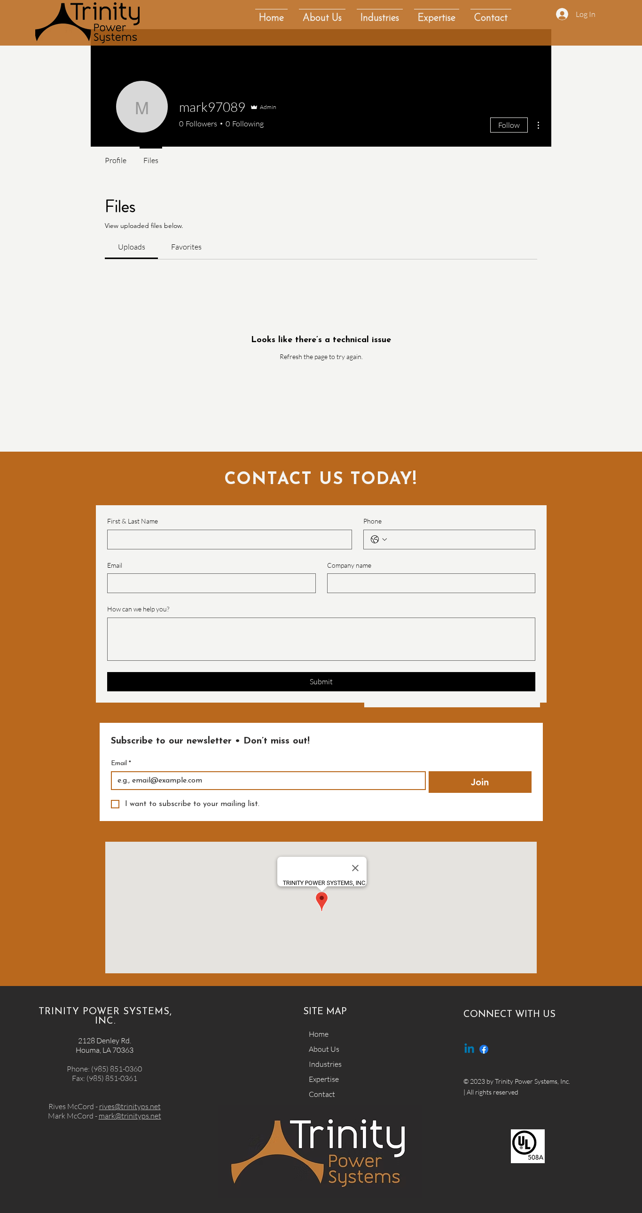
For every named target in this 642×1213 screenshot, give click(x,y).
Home (319, 1034)
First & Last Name (132, 521)
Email (114, 565)
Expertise (324, 1079)
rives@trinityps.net (130, 1106)
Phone (372, 521)
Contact (322, 1094)
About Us (324, 1049)
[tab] (131, 247)
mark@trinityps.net (130, 1115)
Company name (349, 565)
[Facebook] (484, 1049)
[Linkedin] (469, 1049)
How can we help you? (138, 609)
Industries (325, 1064)
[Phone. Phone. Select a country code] (378, 539)
